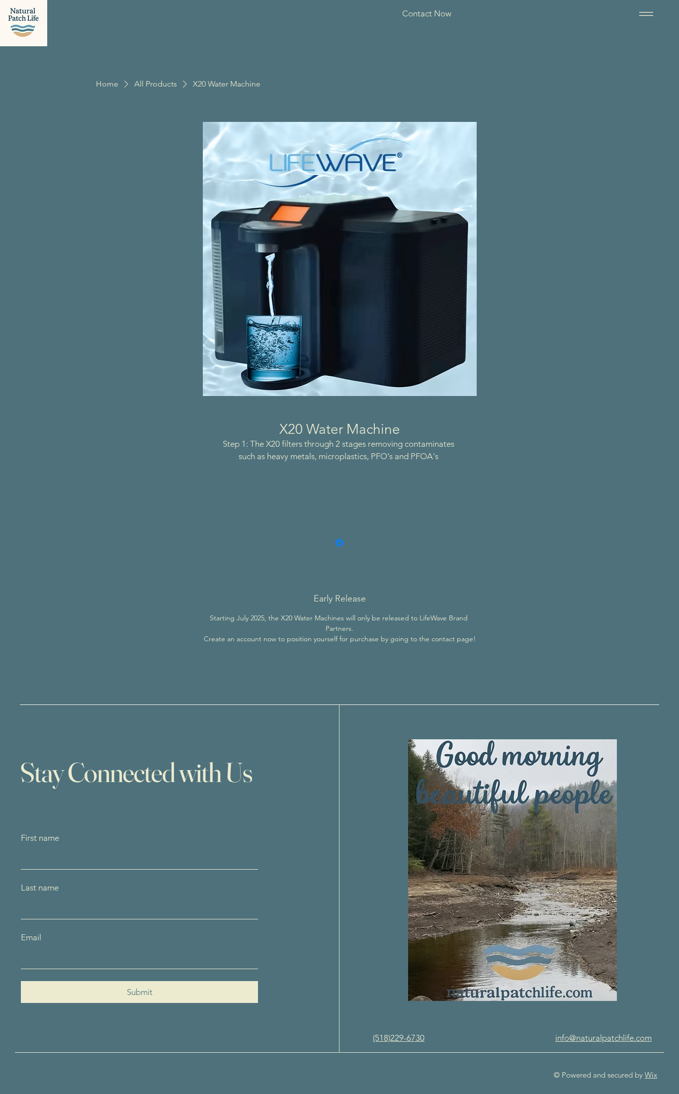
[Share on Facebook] (339, 543)
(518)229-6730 (398, 1038)
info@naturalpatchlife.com (603, 1038)
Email (31, 937)
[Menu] (644, 13)
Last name (40, 888)
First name (40, 838)
